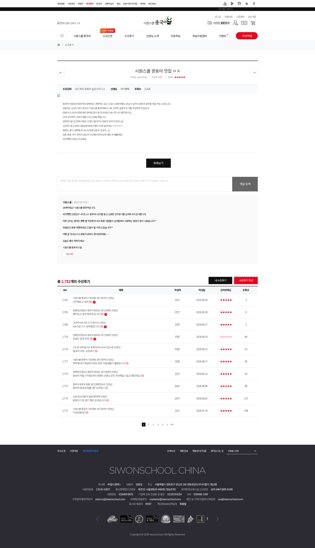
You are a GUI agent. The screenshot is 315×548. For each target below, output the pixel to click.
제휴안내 (184, 451)
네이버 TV (232, 3)
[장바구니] (253, 23)
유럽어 (80, 3)
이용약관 (74, 451)
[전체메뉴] (61, 35)
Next (218, 519)
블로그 (246, 3)
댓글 (69, 253)
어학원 (142, 3)
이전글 (61, 72)
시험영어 (71, 3)
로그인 (218, 16)
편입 (118, 3)
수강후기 (69, 45)
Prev (97, 519)
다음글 (254, 72)
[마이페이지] (235, 23)
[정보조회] (171, 489)
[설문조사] (218, 23)
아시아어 (89, 3)
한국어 (99, 3)
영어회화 (61, 3)
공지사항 (252, 16)
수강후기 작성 (246, 280)
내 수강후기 (220, 280)
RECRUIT (152, 3)
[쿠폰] (244, 23)
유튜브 (225, 3)
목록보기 (158, 163)
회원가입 (229, 16)
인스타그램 (239, 3)
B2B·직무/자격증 (130, 3)
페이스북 (254, 3)
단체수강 (171, 451)
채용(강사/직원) (199, 451)
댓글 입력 (245, 184)
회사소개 (61, 451)
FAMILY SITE (233, 451)
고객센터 (240, 16)
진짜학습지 (109, 3)
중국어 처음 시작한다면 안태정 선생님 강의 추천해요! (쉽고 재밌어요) (108, 373)
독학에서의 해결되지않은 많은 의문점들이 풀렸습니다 (101, 361)
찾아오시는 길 (217, 451)
